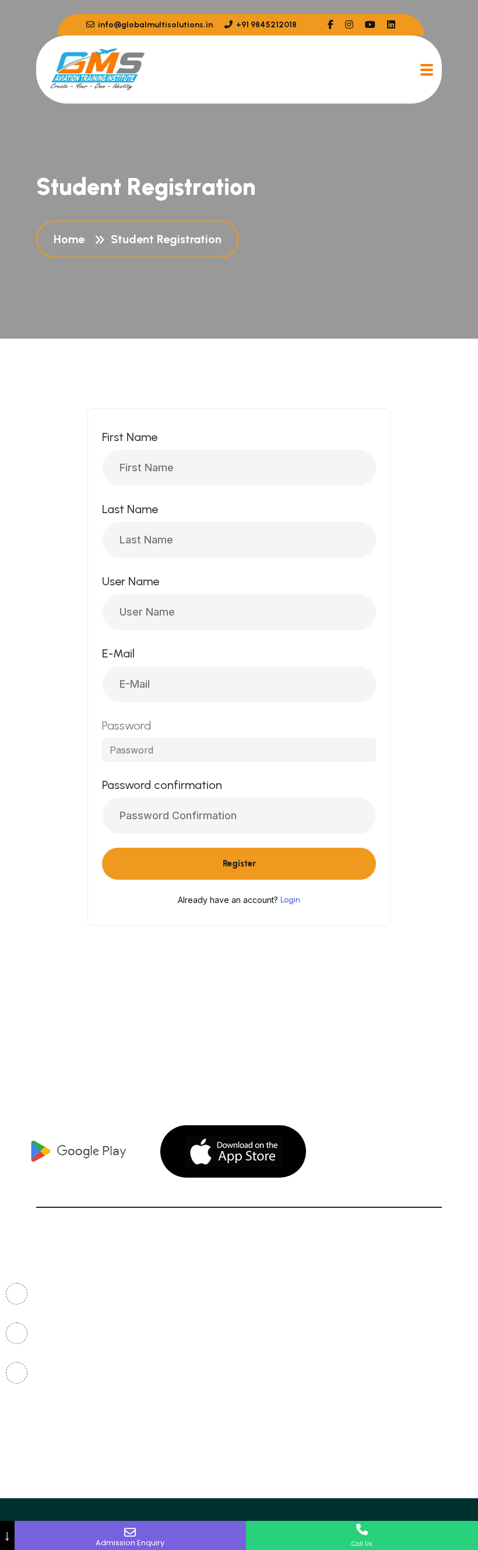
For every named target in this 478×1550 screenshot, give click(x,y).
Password (126, 726)
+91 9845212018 (265, 24)
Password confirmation (162, 785)
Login (290, 900)
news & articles (293, 1314)
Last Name (130, 509)
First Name (129, 437)
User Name (130, 581)
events (273, 1357)
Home (72, 239)
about (272, 1336)
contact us (284, 1293)
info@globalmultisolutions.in (154, 24)
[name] (330, 25)
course (387, 1336)
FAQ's (384, 1314)
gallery (388, 1293)
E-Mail (118, 653)
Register (239, 863)
